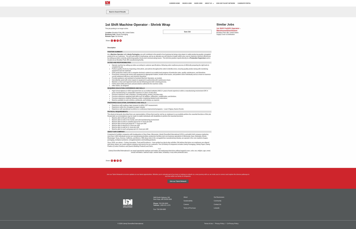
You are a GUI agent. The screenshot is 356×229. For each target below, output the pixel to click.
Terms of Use (208, 223)
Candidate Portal (244, 3)
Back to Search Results (117, 12)
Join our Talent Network (225, 3)
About (185, 197)
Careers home (174, 3)
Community (217, 201)
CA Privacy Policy (232, 223)
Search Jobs (187, 3)
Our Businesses (219, 197)
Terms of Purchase (190, 208)
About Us (208, 3)
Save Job (187, 32)
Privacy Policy (219, 223)
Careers (186, 204)
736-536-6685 (161, 209)
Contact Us (217, 204)
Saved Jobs (198, 3)
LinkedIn (216, 208)
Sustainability (188, 201)
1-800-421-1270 (165, 205)
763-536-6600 (163, 203)
